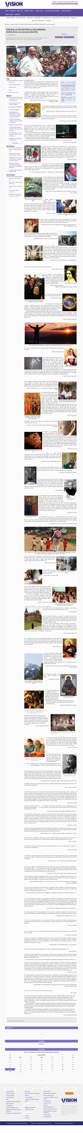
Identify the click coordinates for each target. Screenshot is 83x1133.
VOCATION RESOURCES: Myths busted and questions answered (16, 129)
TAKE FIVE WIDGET (14, 109)
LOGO (62, 99)
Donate (54, 1)
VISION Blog (9, 1105)
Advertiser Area (47, 1103)
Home (7, 24)
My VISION (70, 1)
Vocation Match (10, 1091)
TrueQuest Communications (17, 1020)
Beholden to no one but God (15, 124)
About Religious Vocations (50, 1093)
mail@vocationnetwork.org (68, 85)
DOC (67, 94)
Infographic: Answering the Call (13, 1113)
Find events (30, 17)
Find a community (20, 17)
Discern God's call (57, 17)
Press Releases (47, 1101)
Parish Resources (66, 10)
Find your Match (11, 17)
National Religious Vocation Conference (19, 1123)
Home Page (13, 10)
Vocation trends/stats (49, 1095)
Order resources (46, 17)
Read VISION (37, 17)
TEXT (70, 94)
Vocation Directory (10, 1093)
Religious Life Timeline (30, 1107)
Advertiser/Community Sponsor (32, 1093)
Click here (64, 97)
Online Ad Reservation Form (50, 1109)
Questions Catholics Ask (12, 1107)
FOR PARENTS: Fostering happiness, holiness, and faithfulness (15, 134)
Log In (76, 1)
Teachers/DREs (28, 1097)
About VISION (47, 1091)
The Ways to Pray (29, 1109)
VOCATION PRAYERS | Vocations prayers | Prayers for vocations (15, 121)
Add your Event (69, 37)
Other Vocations (10, 1103)
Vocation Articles (10, 1097)
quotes (10, 89)
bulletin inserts (12, 87)
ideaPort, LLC (70, 1123)
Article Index (66, 17)
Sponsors (37, 2)
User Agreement (47, 1116)
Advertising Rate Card (49, 1107)
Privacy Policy (47, 1114)
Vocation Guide (14, 24)
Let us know (69, 1093)
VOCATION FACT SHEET (15, 107)
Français (65, 1)
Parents (27, 1095)
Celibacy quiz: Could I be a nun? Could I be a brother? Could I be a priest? (15, 159)
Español (60, 1)
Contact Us (41, 20)
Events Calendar (10, 1095)
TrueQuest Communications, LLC (44, 1123)
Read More (15, 143)
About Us (34, 20)
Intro (7, 10)
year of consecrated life (14, 84)
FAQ (7, 1099)
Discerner (27, 1091)
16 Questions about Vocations (13, 1101)
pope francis (12, 82)
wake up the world (13, 92)
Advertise (17, 14)
